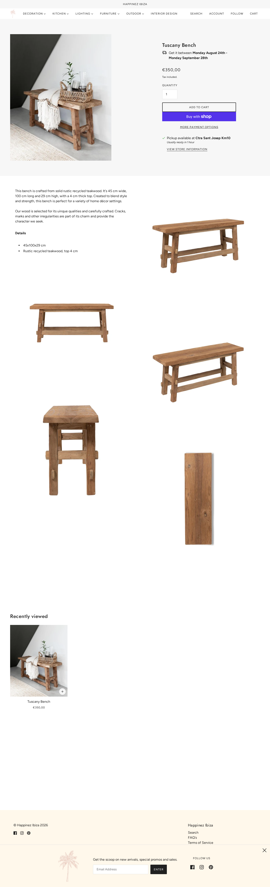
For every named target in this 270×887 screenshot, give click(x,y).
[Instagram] (201, 867)
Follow (237, 13)
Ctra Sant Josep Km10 (213, 138)
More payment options (199, 127)
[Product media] (71, 323)
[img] (15, 833)
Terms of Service (200, 843)
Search (196, 13)
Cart (254, 13)
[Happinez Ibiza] (13, 13)
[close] (264, 850)
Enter (158, 869)
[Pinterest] (209, 867)
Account (216, 13)
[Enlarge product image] (71, 97)
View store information (187, 149)
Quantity (169, 85)
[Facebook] (193, 867)
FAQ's (192, 838)
